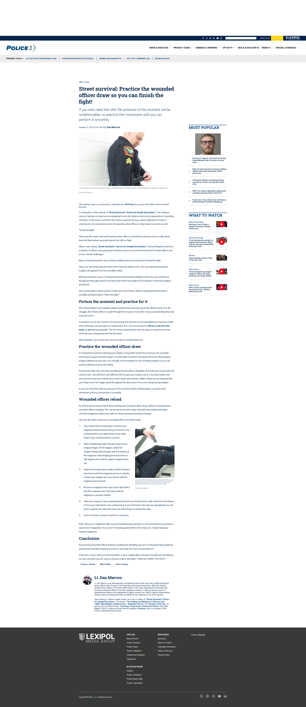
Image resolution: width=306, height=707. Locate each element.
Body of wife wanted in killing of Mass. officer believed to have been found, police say (209, 171)
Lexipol (95, 697)
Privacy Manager (198, 635)
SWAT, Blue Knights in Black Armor (110, 604)
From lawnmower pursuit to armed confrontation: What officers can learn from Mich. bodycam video (201, 243)
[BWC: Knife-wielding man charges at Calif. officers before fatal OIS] (221, 287)
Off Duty (192, 255)
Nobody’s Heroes (136, 604)
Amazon (142, 608)
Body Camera (194, 269)
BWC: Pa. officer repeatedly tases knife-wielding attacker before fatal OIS (209, 192)
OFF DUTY (227, 47)
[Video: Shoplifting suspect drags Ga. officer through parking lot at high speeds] (221, 271)
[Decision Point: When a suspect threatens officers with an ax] (221, 224)
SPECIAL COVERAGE (286, 47)
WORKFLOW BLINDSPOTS (110, 59)
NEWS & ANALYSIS (159, 47)
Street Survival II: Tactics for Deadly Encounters (121, 246)
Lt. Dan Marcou (112, 127)
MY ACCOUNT (277, 38)
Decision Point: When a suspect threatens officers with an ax (200, 226)
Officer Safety (84, 82)
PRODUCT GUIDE (182, 47)
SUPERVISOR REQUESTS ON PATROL (78, 59)
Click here (129, 204)
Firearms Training (88, 564)
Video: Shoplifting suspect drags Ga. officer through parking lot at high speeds (200, 274)
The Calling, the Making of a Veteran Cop (145, 602)
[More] (170, 48)
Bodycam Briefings (196, 222)
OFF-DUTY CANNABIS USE (138, 59)
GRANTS (266, 47)
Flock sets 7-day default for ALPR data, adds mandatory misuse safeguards (209, 201)
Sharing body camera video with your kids (200, 259)
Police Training (121, 564)
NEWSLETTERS (265, 38)
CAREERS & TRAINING (206, 47)
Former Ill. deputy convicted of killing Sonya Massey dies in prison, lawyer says (209, 160)
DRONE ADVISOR (162, 59)
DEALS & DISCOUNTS (248, 47)
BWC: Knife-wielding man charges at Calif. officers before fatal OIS (200, 289)
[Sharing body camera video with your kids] (221, 258)
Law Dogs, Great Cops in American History (139, 606)
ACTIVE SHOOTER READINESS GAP (41, 59)
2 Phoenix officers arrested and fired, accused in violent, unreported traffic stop (208, 182)
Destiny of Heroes (157, 604)
